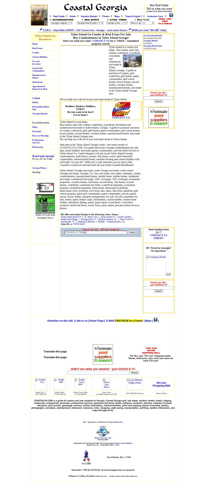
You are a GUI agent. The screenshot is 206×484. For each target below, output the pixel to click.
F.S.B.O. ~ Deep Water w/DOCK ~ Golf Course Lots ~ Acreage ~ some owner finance (85, 30)
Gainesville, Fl (68, 221)
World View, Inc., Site (103, 438)
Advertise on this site (60, 320)
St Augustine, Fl (88, 219)
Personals (36, 131)
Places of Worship (40, 135)
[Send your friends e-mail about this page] (45, 191)
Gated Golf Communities (38, 69)
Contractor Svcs (155, 16)
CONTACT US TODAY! (158, 237)
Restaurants (37, 147)
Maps (117, 16)
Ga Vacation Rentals (153, 35)
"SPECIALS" (79, 224)
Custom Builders (39, 57)
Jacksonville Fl (107, 217)
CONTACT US (101, 40)
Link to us (81, 320)
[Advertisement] (45, 228)
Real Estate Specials (43, 156)
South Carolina (124, 217)
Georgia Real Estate (153, 46)
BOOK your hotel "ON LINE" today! (149, 30)
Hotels (73, 16)
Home (35, 44)
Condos (35, 52)
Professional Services (38, 141)
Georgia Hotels (151, 40)
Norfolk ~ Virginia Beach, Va (111, 221)
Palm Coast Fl (126, 219)
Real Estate (59, 16)
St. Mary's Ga (90, 217)
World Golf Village (69, 219)
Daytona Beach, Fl (107, 219)
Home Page (96, 320)
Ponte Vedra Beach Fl (71, 217)
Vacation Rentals (89, 16)
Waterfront (37, 82)
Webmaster (118, 422)
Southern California (86, 221)
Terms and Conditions (123, 443)
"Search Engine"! (133, 16)
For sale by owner (36, 62)
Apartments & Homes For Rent (39, 87)
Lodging (36, 98)
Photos (105, 16)
